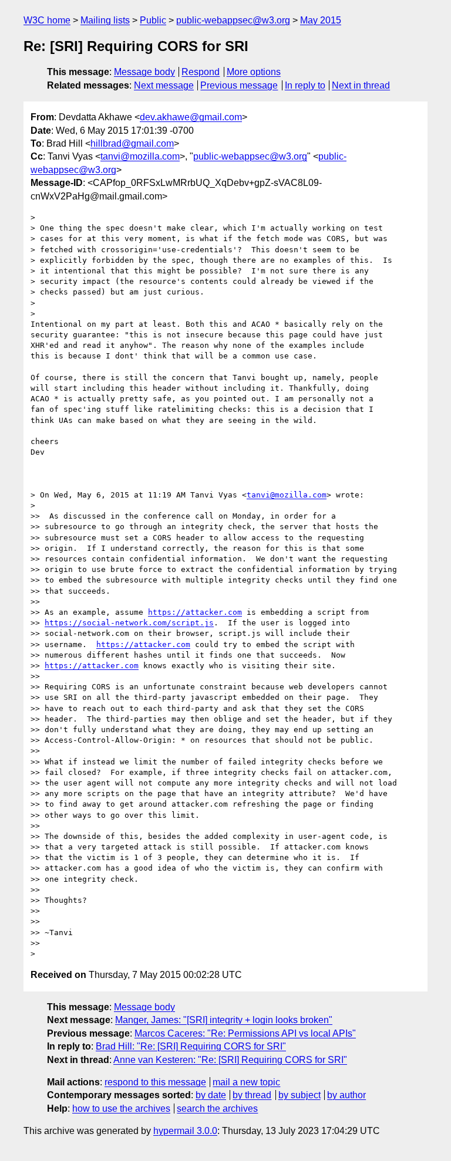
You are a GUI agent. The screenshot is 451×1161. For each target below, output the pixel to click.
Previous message (239, 85)
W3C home (46, 20)
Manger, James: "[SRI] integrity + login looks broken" (223, 1020)
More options (254, 72)
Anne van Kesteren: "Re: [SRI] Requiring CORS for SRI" (230, 1060)
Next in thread (361, 85)
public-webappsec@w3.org (233, 20)
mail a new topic (246, 1082)
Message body (144, 72)
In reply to (305, 85)
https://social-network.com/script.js (129, 622)
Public (153, 20)
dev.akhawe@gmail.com (191, 117)
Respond (200, 72)
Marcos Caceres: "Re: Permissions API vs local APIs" (245, 1033)
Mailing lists (105, 20)
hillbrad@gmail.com (132, 143)
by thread (252, 1095)
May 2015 (320, 20)
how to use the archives (121, 1108)
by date (211, 1095)
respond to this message (155, 1082)
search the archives (217, 1108)
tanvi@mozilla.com (140, 156)
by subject (299, 1095)
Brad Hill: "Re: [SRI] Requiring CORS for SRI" (191, 1046)
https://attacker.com (195, 612)
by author (346, 1095)
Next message (164, 85)
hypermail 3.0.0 (185, 1131)
